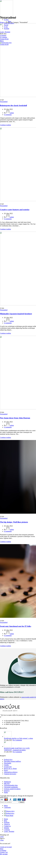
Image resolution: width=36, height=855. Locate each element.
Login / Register (9, 831)
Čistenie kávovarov (10, 774)
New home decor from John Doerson (15, 418)
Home (2, 22)
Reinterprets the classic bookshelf (13, 105)
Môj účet (7, 783)
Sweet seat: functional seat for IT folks (15, 626)
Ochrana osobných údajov (12, 789)
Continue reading (5, 125)
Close (2, 836)
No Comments (17, 740)
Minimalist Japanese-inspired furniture (16, 314)
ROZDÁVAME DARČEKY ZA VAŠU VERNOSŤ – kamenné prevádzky (17, 749)
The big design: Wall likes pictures (14, 522)
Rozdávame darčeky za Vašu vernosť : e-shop (18, 738)
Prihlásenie (7, 782)
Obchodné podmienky (11, 787)
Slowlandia (7, 763)
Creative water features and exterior (14, 210)
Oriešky (6, 765)
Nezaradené (4, 101)
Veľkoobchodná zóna (11, 785)
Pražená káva (8, 759)
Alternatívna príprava (10, 772)
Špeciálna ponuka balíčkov (12, 761)
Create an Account (6, 847)
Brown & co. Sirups (10, 768)
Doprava (7, 790)
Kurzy (6, 770)
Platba (6, 792)
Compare (7, 829)
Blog (9, 21)
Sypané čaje (8, 767)
